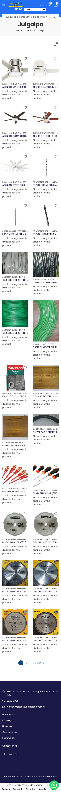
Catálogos (8, 720)
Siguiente (38, 662)
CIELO (55, 393)
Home (19, 30)
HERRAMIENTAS (27, 488)
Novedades (8, 714)
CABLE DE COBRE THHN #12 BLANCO (21, 280)
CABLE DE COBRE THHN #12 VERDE (20, 332)
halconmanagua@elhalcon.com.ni (26, 706)
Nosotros (7, 726)
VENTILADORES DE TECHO (25, 84)
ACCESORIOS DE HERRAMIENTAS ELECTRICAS (21, 231)
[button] (54, 785)
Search (54, 17)
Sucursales (8, 738)
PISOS (24, 393)
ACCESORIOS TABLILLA (42, 393)
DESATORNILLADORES (11, 488)
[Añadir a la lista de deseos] (25, 58)
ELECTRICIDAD (39, 429)
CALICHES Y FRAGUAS (11, 393)
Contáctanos (9, 732)
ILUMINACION (8, 84)
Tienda (29, 30)
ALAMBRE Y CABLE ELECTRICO (14, 277)
